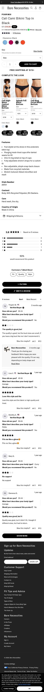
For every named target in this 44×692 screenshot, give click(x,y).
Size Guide (38, 51)
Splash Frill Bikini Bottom (21, 102)
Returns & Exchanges (11, 577)
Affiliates (7, 625)
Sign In (6, 640)
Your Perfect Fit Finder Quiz (13, 595)
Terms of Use (21, 671)
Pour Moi (6, 14)
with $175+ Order (22, 2)
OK (30, 688)
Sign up (34, 562)
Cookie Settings (9, 688)
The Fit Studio (8, 598)
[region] (22, 682)
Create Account (9, 643)
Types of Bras (8, 601)
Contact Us (7, 580)
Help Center (8, 571)
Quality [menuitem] (21, 274)
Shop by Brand (8, 586)
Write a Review (27, 292)
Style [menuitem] (30, 274)
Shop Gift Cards (9, 583)
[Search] (31, 8)
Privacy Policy (33, 667)
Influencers (7, 631)
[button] (2, 8)
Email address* (9, 557)
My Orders (7, 646)
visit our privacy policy (24, 684)
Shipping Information (10, 574)
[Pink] (11, 44)
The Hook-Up (8, 610)
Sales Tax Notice (32, 671)
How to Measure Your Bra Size (13, 607)
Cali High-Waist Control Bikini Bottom (6, 104)
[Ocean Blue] (5, 44)
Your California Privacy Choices (18, 667)
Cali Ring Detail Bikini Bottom (36, 102)
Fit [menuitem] (13, 274)
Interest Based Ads (10, 671)
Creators (7, 628)
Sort (21, 299)
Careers (6, 619)
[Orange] (23, 44)
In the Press (8, 622)
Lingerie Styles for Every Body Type (15, 604)
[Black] (17, 44)
